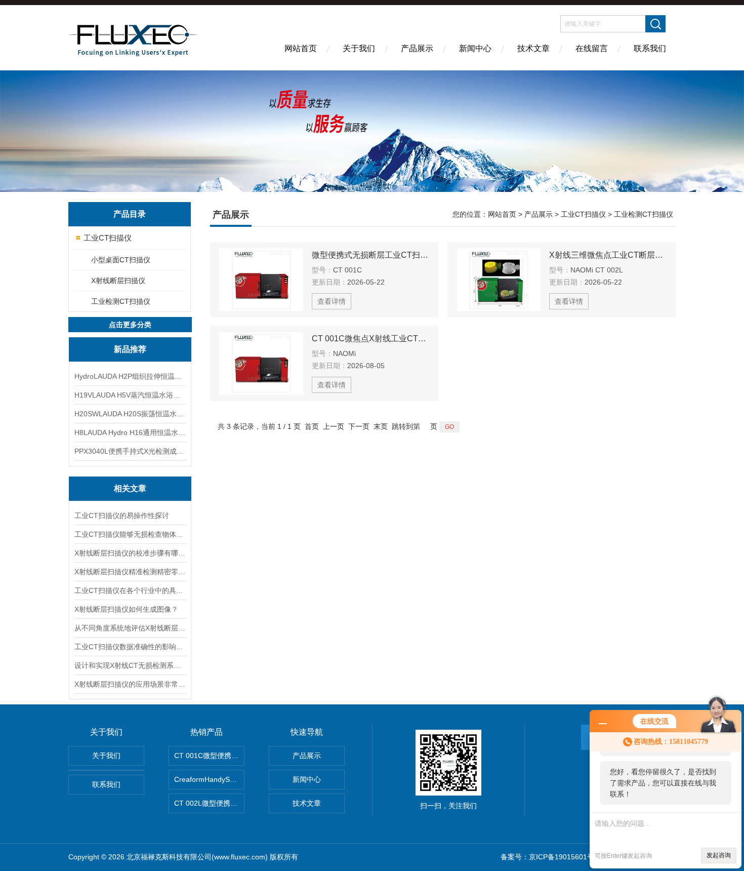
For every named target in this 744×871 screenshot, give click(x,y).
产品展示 (417, 48)
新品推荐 (130, 349)
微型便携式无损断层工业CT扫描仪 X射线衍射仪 (370, 255)
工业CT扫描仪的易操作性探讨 (121, 515)
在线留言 (591, 48)
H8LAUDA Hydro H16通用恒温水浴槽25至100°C (130, 432)
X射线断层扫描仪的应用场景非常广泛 (130, 684)
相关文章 (130, 488)
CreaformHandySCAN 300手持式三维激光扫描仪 (209, 779)
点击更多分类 (130, 325)
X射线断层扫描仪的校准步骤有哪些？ (130, 553)
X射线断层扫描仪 (118, 280)
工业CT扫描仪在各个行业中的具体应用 (130, 590)
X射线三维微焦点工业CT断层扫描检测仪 (608, 255)
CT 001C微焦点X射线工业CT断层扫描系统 (370, 338)
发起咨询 (719, 855)
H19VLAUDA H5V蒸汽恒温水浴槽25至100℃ (130, 395)
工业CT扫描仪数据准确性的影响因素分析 (130, 647)
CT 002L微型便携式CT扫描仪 (209, 803)
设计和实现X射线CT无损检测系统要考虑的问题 (130, 665)
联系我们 (650, 48)
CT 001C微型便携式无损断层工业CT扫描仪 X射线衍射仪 (209, 755)
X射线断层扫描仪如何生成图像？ (126, 609)
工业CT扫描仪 (108, 237)
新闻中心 (475, 48)
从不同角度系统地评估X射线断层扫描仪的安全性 (130, 628)
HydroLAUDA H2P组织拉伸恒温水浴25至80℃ (130, 376)
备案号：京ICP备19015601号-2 (551, 857)
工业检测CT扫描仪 (120, 301)
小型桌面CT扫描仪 (120, 260)
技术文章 (533, 48)
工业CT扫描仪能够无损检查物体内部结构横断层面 (130, 534)
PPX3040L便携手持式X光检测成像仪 (130, 451)
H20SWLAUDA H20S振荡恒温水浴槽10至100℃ (130, 414)
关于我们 (359, 48)
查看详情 (331, 301)
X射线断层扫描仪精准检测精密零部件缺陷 (130, 572)
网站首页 (300, 48)
